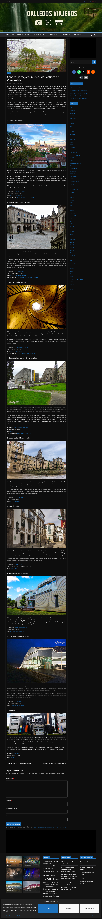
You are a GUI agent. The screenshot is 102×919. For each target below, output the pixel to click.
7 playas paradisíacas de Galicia (78, 98)
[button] (22, 35)
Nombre (9, 800)
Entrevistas (73, 184)
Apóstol (50, 861)
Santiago (50, 896)
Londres (72, 226)
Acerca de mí (66, 34)
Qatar (71, 271)
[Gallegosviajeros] (7, 35)
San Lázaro (17, 753)
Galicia (9, 73)
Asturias (72, 131)
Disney (52, 868)
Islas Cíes (45, 884)
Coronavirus (73, 171)
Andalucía (72, 121)
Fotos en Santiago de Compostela (26, 353)
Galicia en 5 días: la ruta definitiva (79, 88)
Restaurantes (50, 893)
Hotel (57, 882)
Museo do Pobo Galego (16, 351)
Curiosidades (73, 176)
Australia (72, 134)
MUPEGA (12, 757)
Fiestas (53, 875)
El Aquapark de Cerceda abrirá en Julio (19, 763)
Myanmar (72, 237)
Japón (71, 221)
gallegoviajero (18, 83)
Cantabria (72, 150)
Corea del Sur (73, 168)
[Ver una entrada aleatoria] (94, 35)
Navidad (52, 889)
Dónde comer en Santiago (24, 433)
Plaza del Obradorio (20, 191)
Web (7, 816)
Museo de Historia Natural (17, 631)
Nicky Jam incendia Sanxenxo (77, 96)
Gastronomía (50, 882)
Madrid (72, 234)
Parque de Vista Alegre (21, 627)
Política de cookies (7, 915)
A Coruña (72, 108)
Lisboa (71, 224)
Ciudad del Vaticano (75, 163)
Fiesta (50, 875)
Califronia (72, 147)
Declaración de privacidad (17, 915)
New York (72, 239)
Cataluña (72, 158)
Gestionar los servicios (93, 915)
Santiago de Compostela (76, 279)
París (71, 258)
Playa (47, 891)
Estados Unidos (74, 189)
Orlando (72, 250)
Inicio (12, 34)
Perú (71, 260)
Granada (72, 208)
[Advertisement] (83, 48)
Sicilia (71, 281)
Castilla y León (74, 152)
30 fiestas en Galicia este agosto (78, 90)
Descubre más (54, 34)
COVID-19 (72, 173)
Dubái (71, 179)
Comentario (10, 778)
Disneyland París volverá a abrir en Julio (54, 763)
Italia (71, 218)
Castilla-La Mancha (75, 155)
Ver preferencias (89, 908)
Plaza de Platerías (19, 271)
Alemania (72, 110)
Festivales (72, 195)
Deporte (48, 868)
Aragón (72, 123)
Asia (44, 34)
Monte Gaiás (18, 701)
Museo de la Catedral (16, 195)
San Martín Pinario (19, 497)
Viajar (71, 289)
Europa (36, 34)
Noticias (72, 242)
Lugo (71, 229)
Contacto (76, 34)
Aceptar (48, 908)
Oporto (72, 247)
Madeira (72, 231)
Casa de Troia (18, 564)
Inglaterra (72, 213)
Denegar (68, 908)
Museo (48, 886)
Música (52, 886)
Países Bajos (73, 255)
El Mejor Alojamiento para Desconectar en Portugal (68, 869)
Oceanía (72, 245)
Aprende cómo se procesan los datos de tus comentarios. (49, 827)
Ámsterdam (73, 118)
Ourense (72, 253)
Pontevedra (73, 266)
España (19, 34)
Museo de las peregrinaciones (18, 275)
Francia (72, 200)
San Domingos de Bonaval (21, 347)
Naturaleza (46, 889)
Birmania (72, 139)
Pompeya (72, 263)
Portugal (72, 268)
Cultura (44, 868)
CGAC (11, 431)
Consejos (72, 166)
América (27, 34)
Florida (72, 197)
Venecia (72, 287)
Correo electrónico (12, 808)
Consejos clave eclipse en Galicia (78, 93)
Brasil (71, 142)
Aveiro (71, 137)
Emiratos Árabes (74, 181)
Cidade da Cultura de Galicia (18, 705)
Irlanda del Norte (74, 216)
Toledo (71, 284)
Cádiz (71, 144)
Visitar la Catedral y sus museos (25, 197)
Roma (71, 276)
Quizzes (72, 274)
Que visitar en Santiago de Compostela (27, 277)
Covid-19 (53, 866)
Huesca (72, 210)
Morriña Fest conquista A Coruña (32, 887)
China (71, 160)
